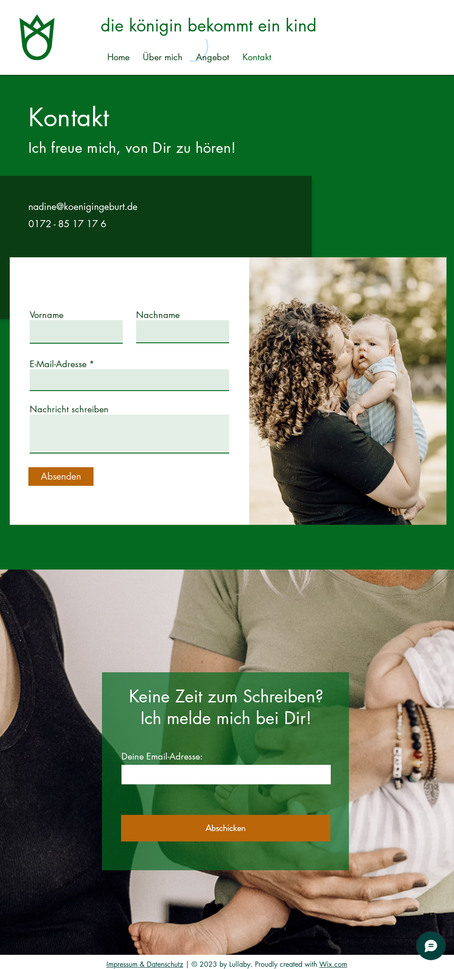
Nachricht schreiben (69, 409)
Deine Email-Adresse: (162, 756)
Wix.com (333, 964)
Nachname (158, 314)
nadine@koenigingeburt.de (82, 207)
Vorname (46, 314)
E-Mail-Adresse (58, 364)
